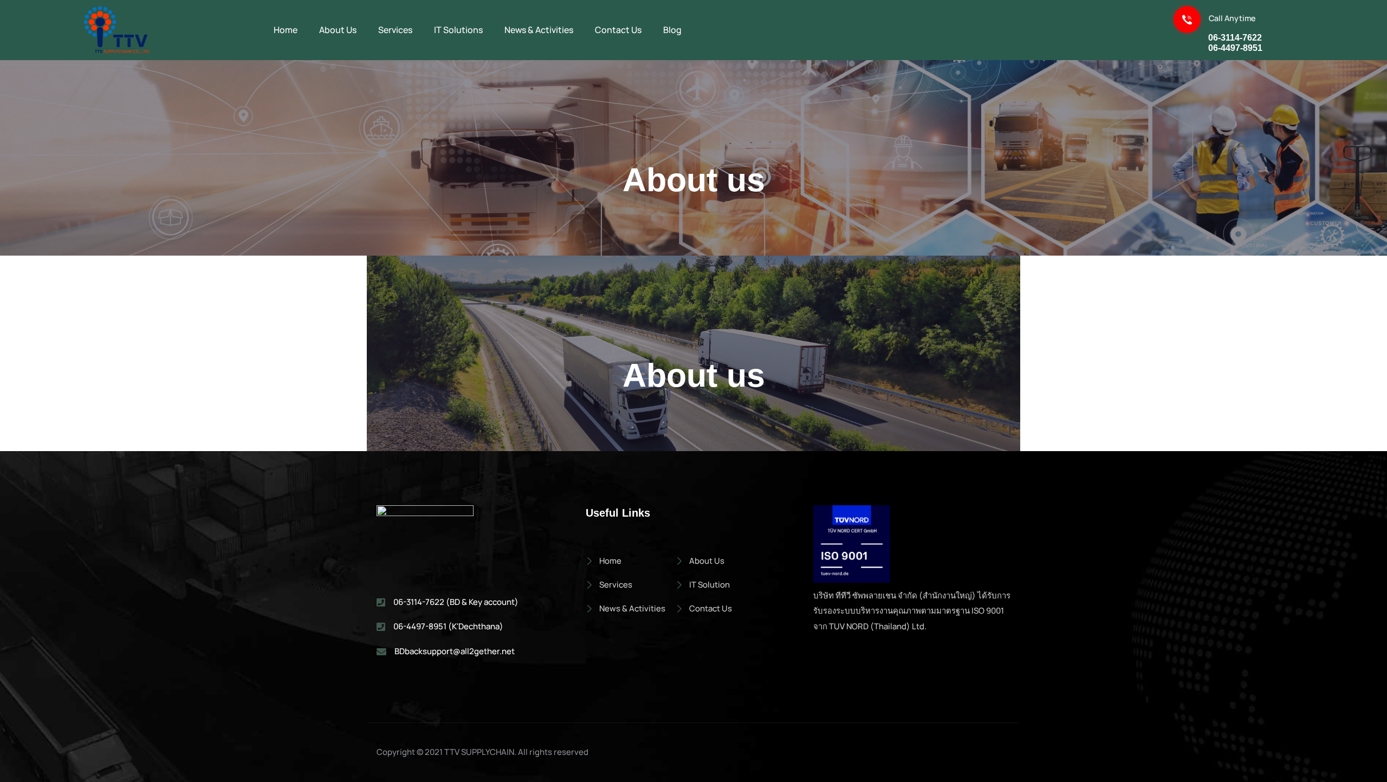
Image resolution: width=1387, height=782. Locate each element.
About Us (706, 560)
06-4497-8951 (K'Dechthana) (448, 626)
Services (615, 584)
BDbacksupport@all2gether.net (454, 651)
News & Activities (632, 608)
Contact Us (710, 608)
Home (610, 560)
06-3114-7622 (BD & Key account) (455, 602)
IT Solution (709, 584)
